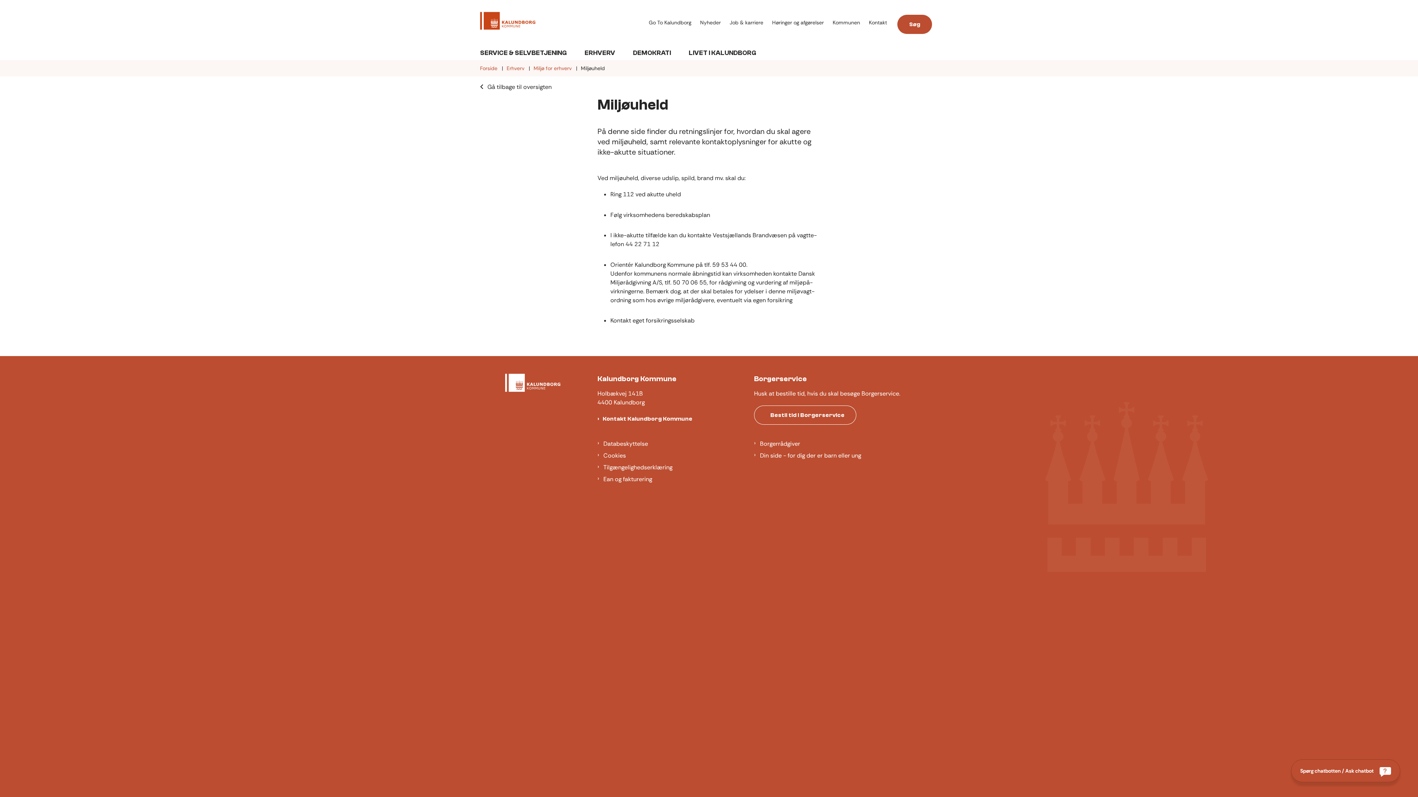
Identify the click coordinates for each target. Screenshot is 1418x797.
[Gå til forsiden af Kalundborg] (562, 22)
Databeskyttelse (625, 444)
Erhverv (600, 53)
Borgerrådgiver (780, 444)
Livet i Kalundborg (722, 53)
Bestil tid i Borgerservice (807, 415)
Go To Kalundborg (670, 22)
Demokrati (652, 53)
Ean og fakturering (627, 479)
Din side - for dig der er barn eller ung (810, 455)
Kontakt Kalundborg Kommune (647, 418)
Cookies (614, 455)
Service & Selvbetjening (523, 53)
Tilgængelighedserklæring (637, 467)
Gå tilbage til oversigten (519, 87)
